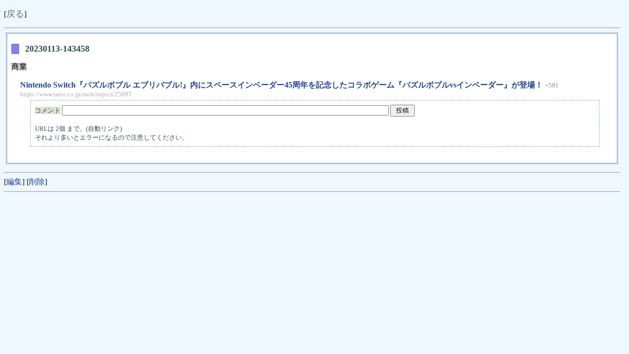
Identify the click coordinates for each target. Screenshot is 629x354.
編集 (14, 181)
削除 (37, 181)
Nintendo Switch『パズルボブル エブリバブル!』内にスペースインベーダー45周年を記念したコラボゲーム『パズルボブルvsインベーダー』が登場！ (282, 85)
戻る (15, 14)
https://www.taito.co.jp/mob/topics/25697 (76, 94)
